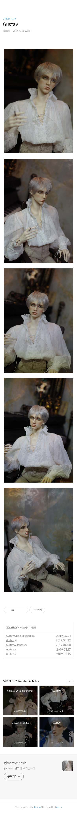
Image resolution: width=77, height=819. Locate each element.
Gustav (10, 640)
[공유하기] (18, 610)
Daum (37, 807)
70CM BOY (9, 19)
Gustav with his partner (18, 635)
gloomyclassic (15, 763)
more (71, 681)
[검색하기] (72, 4)
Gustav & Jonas (14, 644)
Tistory (58, 807)
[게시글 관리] (23, 610)
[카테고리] (5, 4)
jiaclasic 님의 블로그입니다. (20, 768)
